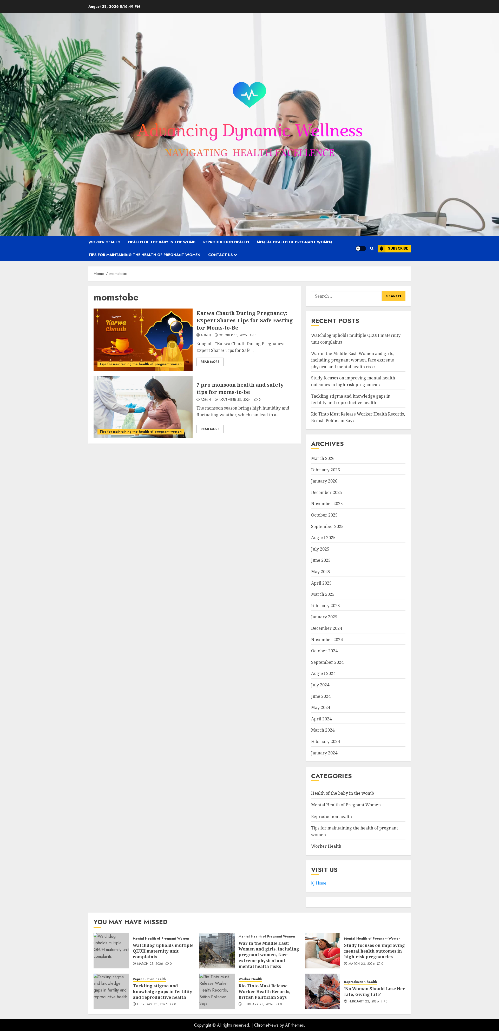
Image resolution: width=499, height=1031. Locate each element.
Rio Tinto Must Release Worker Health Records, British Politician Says (265, 991)
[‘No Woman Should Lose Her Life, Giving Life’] (322, 991)
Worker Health (104, 242)
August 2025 (323, 537)
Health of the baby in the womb (161, 242)
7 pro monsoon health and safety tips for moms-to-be (240, 388)
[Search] (372, 248)
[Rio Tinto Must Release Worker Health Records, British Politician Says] (217, 991)
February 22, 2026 (364, 1002)
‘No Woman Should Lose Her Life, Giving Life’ (374, 991)
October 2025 (324, 515)
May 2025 (320, 571)
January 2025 (324, 617)
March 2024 (322, 730)
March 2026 (322, 458)
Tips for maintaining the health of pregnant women (144, 254)
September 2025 (327, 526)
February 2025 (325, 605)
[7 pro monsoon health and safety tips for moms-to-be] (143, 407)
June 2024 (321, 696)
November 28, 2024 (235, 400)
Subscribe (398, 248)
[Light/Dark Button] (361, 248)
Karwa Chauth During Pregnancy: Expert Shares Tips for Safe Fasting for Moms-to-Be (244, 320)
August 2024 (323, 673)
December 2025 (326, 492)
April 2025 (321, 583)
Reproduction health (226, 242)
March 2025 (322, 594)
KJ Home (318, 883)
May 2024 (320, 707)
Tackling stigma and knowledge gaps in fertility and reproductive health (162, 991)
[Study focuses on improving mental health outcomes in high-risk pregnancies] (322, 950)
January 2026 (324, 481)
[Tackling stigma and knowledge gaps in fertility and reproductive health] (111, 991)
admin (206, 335)
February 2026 (325, 470)
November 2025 (327, 503)
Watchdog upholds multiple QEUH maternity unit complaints (163, 951)
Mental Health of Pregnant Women (294, 242)
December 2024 (326, 628)
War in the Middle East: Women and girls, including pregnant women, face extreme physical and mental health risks (352, 360)
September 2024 (327, 662)
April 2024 (321, 719)
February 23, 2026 (152, 1004)
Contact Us (220, 254)
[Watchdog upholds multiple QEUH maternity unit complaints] (111, 950)
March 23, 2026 (362, 964)
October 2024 (324, 651)
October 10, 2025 (233, 335)
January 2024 (324, 753)
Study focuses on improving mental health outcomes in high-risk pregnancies (374, 951)
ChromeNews (266, 1025)
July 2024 (320, 685)
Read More (210, 361)
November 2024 (327, 639)
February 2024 (325, 741)
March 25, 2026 (150, 964)
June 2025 (321, 560)
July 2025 (320, 549)
